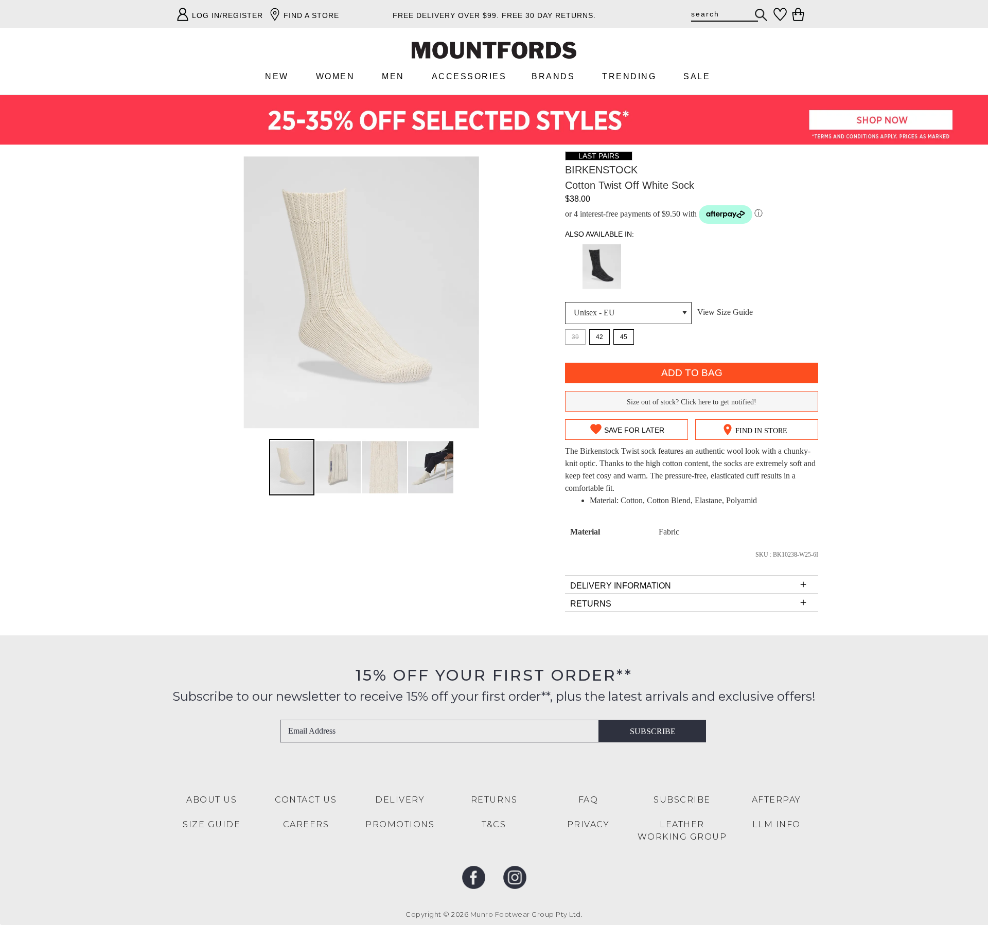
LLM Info (776, 824)
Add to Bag (691, 372)
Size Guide (211, 824)
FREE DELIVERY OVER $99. (446, 15)
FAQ (588, 800)
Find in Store (761, 431)
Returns (494, 800)
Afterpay (776, 800)
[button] (338, 467)
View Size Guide (725, 312)
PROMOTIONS (399, 824)
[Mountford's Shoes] (494, 50)
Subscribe (653, 731)
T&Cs (494, 824)
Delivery (400, 800)
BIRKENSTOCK (601, 169)
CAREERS (306, 824)
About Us (211, 800)
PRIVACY (588, 824)
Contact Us (306, 800)
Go (761, 15)
